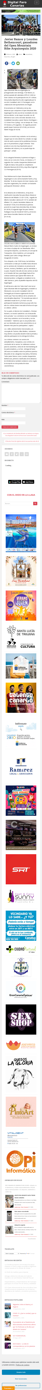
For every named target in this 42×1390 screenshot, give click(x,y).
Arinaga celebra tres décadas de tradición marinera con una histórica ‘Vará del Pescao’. (19, 1277)
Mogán (13, 57)
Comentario (5, 382)
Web (3, 419)
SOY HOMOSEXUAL (19, 1336)
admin (20, 54)
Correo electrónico (8, 412)
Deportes (7, 57)
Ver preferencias (21, 1385)
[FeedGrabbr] (21, 1239)
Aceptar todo (21, 1372)
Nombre (5, 405)
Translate (32, 1253)
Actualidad (28, 54)
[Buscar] (35, 503)
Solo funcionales (21, 1379)
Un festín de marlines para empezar (16, 1272)
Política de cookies (22, 1365)
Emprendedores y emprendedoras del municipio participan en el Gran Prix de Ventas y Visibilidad (20, 1283)
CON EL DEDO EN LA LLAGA (21, 494)
